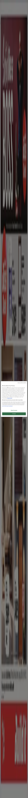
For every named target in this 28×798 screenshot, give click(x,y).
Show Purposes (14, 410)
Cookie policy (9, 398)
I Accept (14, 413)
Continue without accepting (22, 382)
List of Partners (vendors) (7, 406)
